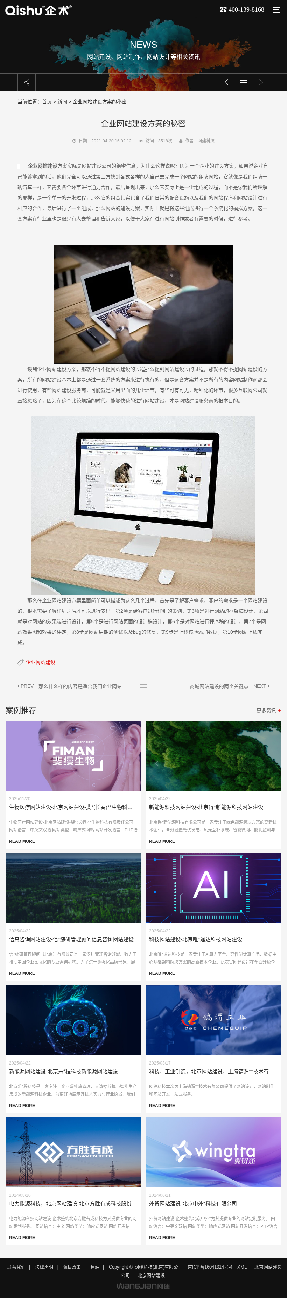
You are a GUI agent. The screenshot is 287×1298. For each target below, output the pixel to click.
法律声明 (44, 1267)
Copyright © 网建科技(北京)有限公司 (146, 1267)
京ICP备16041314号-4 (210, 1267)
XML (242, 1267)
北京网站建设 (151, 1275)
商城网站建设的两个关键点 (219, 686)
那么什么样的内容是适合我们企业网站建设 (84, 686)
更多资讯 (266, 710)
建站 (94, 1267)
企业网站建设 (40, 662)
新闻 (62, 101)
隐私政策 (72, 1267)
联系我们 (16, 1267)
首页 (47, 101)
